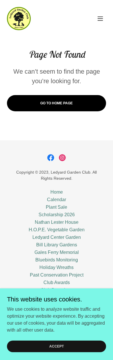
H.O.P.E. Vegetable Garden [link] (57, 229)
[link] (19, 18)
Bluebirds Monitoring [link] (56, 259)
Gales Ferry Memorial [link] (56, 252)
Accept (56, 346)
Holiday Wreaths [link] (56, 267)
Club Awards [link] (56, 282)
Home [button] (56, 192)
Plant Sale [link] (56, 207)
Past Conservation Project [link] (56, 274)
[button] (100, 18)
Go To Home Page (56, 103)
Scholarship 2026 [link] (57, 214)
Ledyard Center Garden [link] (56, 237)
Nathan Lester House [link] (57, 222)
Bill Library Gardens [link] (56, 244)
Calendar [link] (56, 199)
